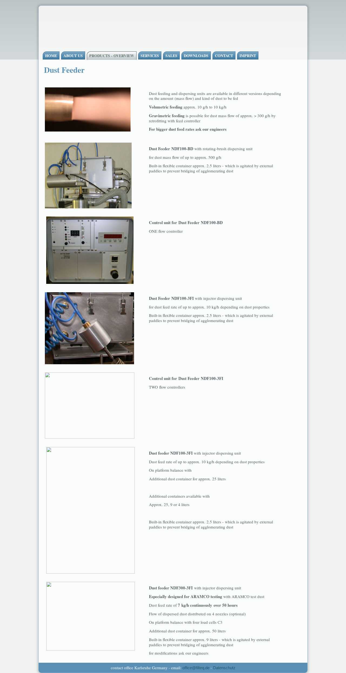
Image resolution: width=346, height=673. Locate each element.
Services (150, 55)
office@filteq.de (195, 667)
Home (51, 55)
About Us (73, 55)
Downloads (196, 55)
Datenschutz (224, 667)
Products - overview (111, 55)
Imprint (247, 55)
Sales (171, 55)
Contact (224, 55)
